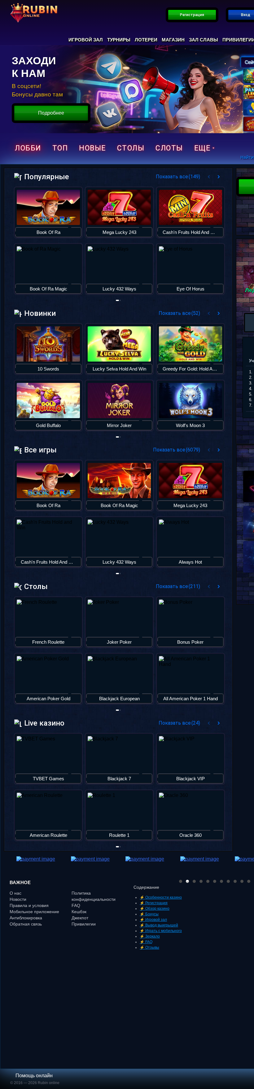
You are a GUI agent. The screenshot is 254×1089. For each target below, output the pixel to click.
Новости (18, 899)
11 (248, 881)
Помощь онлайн (34, 1075)
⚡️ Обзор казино (154, 908)
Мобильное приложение (34, 911)
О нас (15, 893)
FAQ (76, 905)
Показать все (178, 177)
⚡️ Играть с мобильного (161, 931)
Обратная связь (26, 924)
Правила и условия (29, 905)
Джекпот (80, 917)
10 (241, 881)
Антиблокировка (26, 917)
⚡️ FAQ (146, 942)
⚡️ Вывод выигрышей (159, 925)
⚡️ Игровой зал (153, 919)
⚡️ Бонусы (149, 914)
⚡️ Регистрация (154, 903)
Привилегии (84, 924)
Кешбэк (79, 911)
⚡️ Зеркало (150, 936)
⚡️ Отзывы (149, 947)
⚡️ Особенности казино (161, 897)
